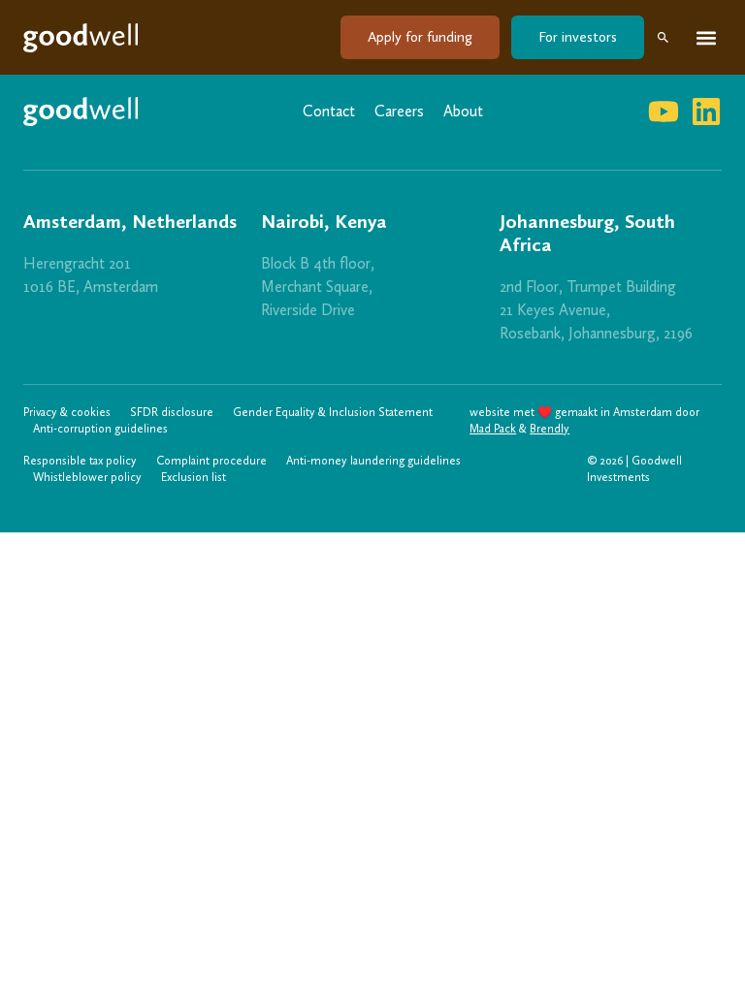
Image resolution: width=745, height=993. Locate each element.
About (463, 111)
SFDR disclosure (171, 412)
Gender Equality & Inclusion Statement (333, 412)
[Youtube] (663, 111)
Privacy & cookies (67, 412)
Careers (399, 111)
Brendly (549, 428)
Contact (329, 111)
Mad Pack (493, 428)
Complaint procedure (211, 460)
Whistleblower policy (87, 477)
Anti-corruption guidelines (100, 428)
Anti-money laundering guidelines (373, 460)
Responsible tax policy (80, 460)
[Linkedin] (706, 111)
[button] (706, 37)
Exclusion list (193, 477)
